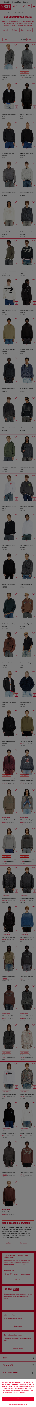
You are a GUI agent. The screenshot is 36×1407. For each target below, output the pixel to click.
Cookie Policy (20, 1392)
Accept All (18, 1399)
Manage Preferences (22, 1390)
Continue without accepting (18, 1404)
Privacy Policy (8, 1392)
